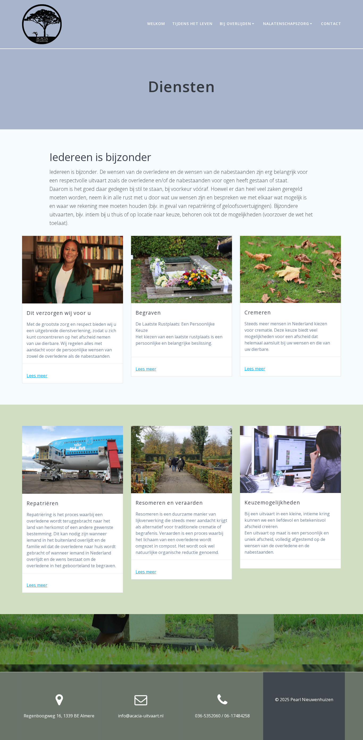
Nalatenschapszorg (286, 23)
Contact (331, 23)
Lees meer (37, 376)
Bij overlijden (235, 23)
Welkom (156, 23)
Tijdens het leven (192, 23)
